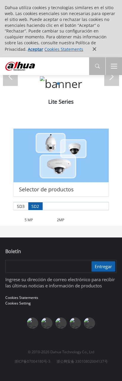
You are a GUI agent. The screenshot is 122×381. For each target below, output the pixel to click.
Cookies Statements (63, 49)
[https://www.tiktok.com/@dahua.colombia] (89, 323)
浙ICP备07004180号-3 (32, 361)
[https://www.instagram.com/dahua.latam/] (75, 323)
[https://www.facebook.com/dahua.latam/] (32, 323)
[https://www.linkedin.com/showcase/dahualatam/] (61, 323)
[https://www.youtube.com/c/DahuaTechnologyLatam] (46, 323)
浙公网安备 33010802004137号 (82, 361)
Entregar (103, 266)
